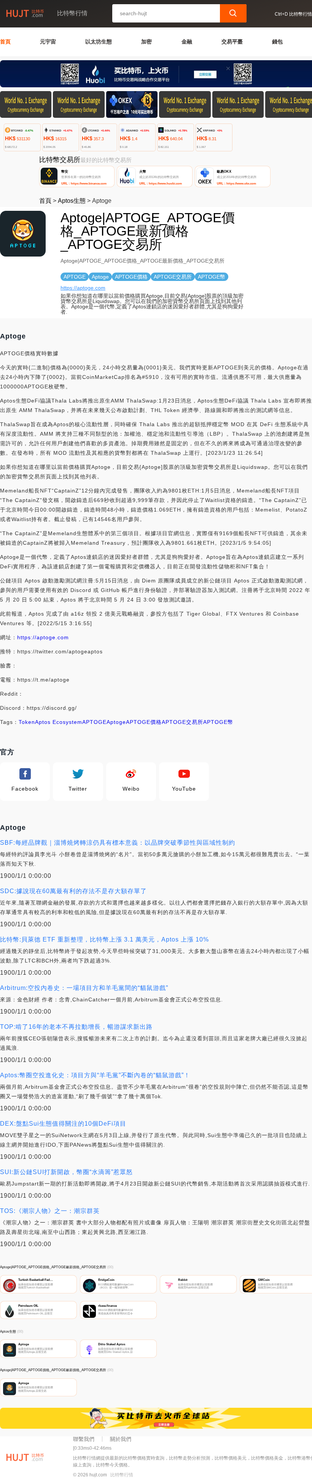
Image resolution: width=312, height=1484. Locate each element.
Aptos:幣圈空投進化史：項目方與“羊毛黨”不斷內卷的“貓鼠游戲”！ (95, 1075)
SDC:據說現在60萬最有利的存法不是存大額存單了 (73, 891)
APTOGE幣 (218, 722)
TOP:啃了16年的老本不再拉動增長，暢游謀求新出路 (76, 1027)
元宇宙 (48, 41)
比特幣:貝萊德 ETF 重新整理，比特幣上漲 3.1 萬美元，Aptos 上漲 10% (104, 939)
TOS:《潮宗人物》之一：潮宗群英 (50, 1211)
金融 (186, 41)
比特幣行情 (121, 1475)
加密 (146, 41)
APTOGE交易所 (182, 722)
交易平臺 (232, 41)
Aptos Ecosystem (58, 722)
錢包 (277, 41)
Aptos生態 (72, 200)
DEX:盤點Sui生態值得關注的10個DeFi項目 (63, 1123)
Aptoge (116, 722)
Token (27, 722)
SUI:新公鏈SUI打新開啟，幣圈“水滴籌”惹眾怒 (66, 1172)
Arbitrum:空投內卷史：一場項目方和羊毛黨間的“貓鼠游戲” (84, 988)
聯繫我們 (83, 1439)
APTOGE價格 (144, 722)
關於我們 (120, 1439)
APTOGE (94, 722)
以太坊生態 (98, 41)
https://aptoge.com (82, 288)
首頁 (5, 41)
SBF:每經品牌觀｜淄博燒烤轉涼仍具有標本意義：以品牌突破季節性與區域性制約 (117, 842)
